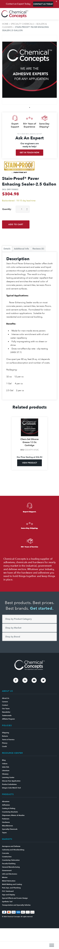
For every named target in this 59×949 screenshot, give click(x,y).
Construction (7, 857)
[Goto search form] (55, 14)
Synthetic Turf (7, 901)
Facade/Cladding (9, 863)
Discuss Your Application (11, 781)
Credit (4, 746)
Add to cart (15, 224)
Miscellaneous (7, 826)
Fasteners (5, 819)
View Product (29, 466)
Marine (4, 877)
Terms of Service (8, 739)
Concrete (5, 853)
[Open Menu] (51, 945)
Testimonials (6, 715)
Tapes (4, 832)
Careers (5, 702)
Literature (5, 770)
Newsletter (6, 712)
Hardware (6, 822)
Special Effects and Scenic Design (15, 898)
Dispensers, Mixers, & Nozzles (13, 815)
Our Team (6, 708)
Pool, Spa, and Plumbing (11, 888)
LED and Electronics (9, 874)
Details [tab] (7, 248)
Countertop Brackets (10, 812)
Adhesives (6, 805)
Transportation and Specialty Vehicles (16, 905)
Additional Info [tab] (21, 248)
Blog (4, 760)
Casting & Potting (8, 808)
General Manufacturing (11, 867)
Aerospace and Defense (11, 846)
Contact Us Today (43, 4)
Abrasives (5, 801)
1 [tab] (29, 107)
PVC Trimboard (8, 891)
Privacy (4, 743)
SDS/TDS (5, 767)
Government (7, 870)
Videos (4, 763)
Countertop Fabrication (11, 860)
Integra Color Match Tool (11, 788)
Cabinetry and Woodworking (13, 850)
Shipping (5, 733)
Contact (5, 705)
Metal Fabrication (8, 881)
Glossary (5, 774)
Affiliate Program (8, 719)
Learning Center (8, 777)
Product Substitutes (9, 784)
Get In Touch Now (29, 152)
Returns (5, 736)
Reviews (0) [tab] (38, 248)
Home (5, 24)
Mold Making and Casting (12, 884)
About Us (5, 698)
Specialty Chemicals (22, 24)
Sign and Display (8, 895)
